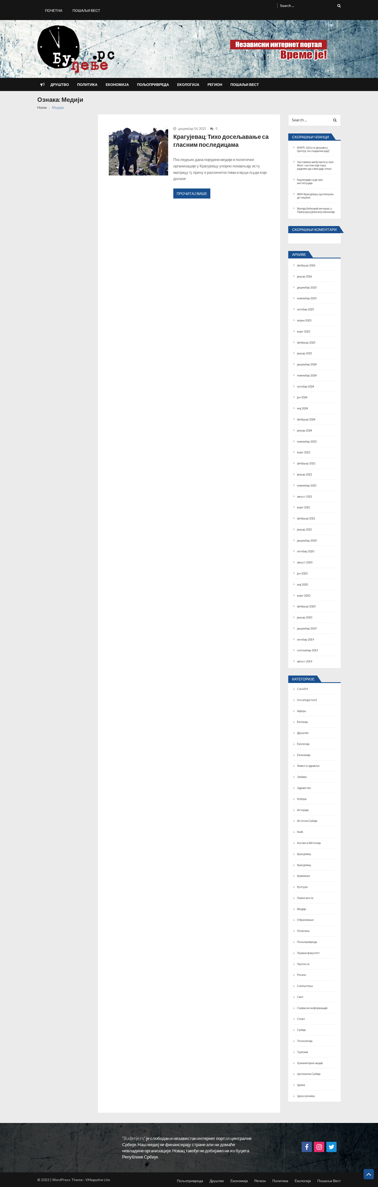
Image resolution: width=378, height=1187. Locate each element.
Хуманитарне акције (310, 1063)
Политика (87, 84)
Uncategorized (307, 700)
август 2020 (304, 562)
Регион (215, 84)
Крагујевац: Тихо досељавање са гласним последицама (221, 140)
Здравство (304, 787)
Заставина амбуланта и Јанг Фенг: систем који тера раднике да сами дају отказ (315, 165)
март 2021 (303, 507)
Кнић (300, 831)
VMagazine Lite (97, 1179)
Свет (300, 997)
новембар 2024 (307, 375)
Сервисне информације (312, 1008)
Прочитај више (192, 193)
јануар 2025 (304, 353)
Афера (301, 711)
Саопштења (305, 985)
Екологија (188, 84)
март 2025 (303, 331)
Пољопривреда (153, 84)
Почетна (53, 10)
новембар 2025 (307, 298)
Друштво (59, 84)
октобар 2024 (305, 386)
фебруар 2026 (306, 265)
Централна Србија (308, 1073)
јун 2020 (302, 573)
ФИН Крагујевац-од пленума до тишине (315, 195)
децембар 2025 (307, 287)
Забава (302, 776)
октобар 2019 (305, 639)
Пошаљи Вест (86, 10)
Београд (302, 721)
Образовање (305, 919)
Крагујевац (304, 854)
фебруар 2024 (306, 419)
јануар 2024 (304, 430)
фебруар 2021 (306, 518)
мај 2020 (302, 584)
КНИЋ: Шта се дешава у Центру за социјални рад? (313, 149)
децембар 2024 (307, 364)
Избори (302, 799)
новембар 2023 (307, 441)
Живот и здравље (308, 765)
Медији (301, 909)
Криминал (303, 875)
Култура (302, 886)
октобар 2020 (305, 551)
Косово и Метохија (309, 842)
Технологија (304, 1040)
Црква (301, 1084)
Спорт (301, 1018)
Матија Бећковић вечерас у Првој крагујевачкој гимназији (316, 210)
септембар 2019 (307, 650)
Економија (117, 84)
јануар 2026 (304, 276)
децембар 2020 (307, 540)
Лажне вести (305, 898)
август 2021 (304, 496)
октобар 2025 (305, 309)
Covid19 (302, 688)
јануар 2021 (304, 529)
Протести (303, 964)
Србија (301, 1029)
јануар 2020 (304, 617)
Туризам (302, 1052)
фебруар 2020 (306, 606)
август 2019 (304, 661)
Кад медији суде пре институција (310, 181)
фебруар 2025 (306, 342)
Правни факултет (308, 953)
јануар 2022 (304, 474)
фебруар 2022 (306, 463)
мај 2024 (302, 408)
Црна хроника (306, 1096)
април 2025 (304, 320)
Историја (303, 810)
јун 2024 (302, 397)
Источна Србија (307, 820)
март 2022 (303, 452)
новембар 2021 (307, 485)
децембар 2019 (307, 628)
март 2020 (303, 595)
